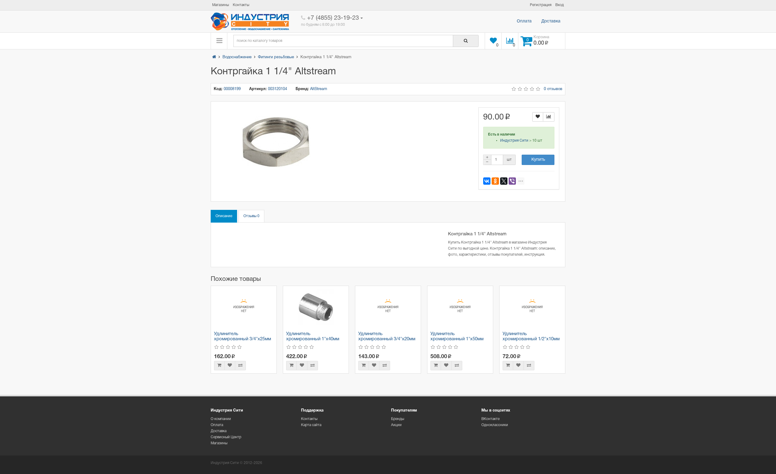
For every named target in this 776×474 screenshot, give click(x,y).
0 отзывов (553, 89)
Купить (538, 160)
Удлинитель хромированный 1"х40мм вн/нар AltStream (312, 339)
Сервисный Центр (226, 437)
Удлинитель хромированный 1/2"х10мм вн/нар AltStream (531, 339)
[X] (503, 181)
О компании (221, 419)
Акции (396, 425)
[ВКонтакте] (486, 181)
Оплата (524, 21)
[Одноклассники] (495, 181)
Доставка (550, 21)
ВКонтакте (490, 419)
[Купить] (219, 365)
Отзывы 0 (251, 216)
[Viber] (512, 181)
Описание (224, 216)
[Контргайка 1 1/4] (276, 141)
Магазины (219, 443)
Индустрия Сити (514, 140)
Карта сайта (311, 425)
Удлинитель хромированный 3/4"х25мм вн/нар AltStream (242, 339)
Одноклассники (494, 425)
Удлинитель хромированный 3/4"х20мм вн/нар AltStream (386, 339)
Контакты (309, 419)
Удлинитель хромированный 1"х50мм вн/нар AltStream (456, 339)
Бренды (397, 419)
